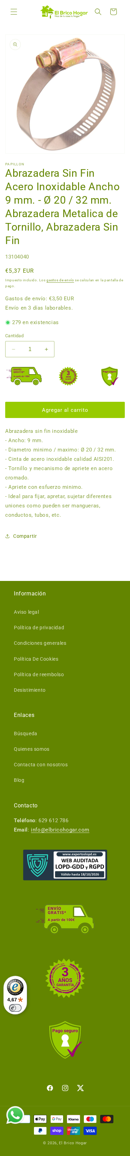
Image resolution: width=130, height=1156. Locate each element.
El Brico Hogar (73, 1143)
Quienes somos (32, 749)
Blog (19, 780)
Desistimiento (30, 690)
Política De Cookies (36, 659)
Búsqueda (25, 733)
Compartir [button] (25, 536)
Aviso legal (26, 612)
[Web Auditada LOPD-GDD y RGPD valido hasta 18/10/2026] (65, 865)
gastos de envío (60, 280)
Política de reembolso (39, 674)
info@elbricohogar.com (60, 830)
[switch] (15, 1008)
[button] (13, 11)
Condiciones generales (40, 643)
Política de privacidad (39, 627)
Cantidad (14, 335)
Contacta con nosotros (41, 764)
